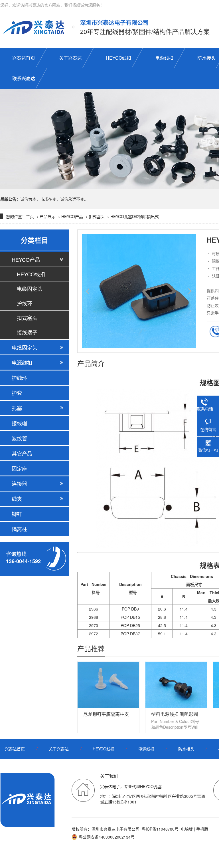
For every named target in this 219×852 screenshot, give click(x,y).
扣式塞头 (97, 216)
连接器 (19, 483)
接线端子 (27, 332)
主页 (30, 216)
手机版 (202, 829)
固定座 (19, 468)
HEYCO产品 (72, 216)
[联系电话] (205, 401)
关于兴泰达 (59, 749)
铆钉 (17, 513)
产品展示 (48, 216)
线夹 (17, 498)
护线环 (24, 303)
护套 (17, 392)
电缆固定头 (29, 288)
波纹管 (19, 438)
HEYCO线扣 (31, 274)
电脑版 (187, 829)
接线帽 (19, 423)
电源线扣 (22, 362)
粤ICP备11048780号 (160, 829)
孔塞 (17, 408)
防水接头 (186, 749)
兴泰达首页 (15, 749)
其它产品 (22, 453)
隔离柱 (19, 529)
